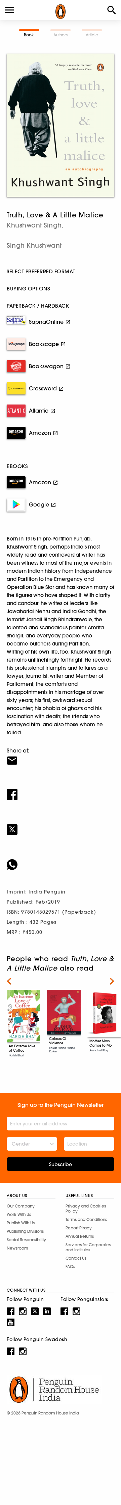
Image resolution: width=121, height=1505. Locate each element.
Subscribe (60, 1164)
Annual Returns (80, 1236)
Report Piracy (79, 1227)
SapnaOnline (46, 321)
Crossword (43, 388)
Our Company (21, 1206)
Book (29, 34)
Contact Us (76, 1258)
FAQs (70, 1266)
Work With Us (19, 1214)
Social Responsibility (26, 1239)
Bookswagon (46, 366)
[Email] (60, 756)
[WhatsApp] (60, 860)
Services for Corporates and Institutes (88, 1247)
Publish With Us (21, 1222)
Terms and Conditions (86, 1219)
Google (39, 504)
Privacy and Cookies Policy (86, 1208)
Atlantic (38, 410)
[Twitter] (60, 825)
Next (112, 981)
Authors (60, 34)
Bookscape (44, 344)
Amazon (40, 432)
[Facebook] (60, 790)
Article (92, 34)
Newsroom (17, 1248)
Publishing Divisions (25, 1231)
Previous (8, 981)
